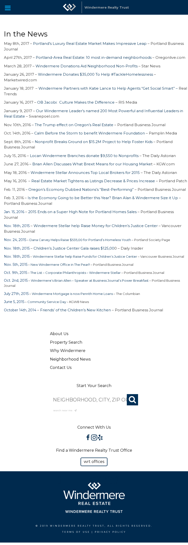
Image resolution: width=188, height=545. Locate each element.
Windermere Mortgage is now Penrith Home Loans (72, 294)
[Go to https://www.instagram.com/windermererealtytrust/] (94, 438)
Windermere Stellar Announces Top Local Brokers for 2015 (85, 172)
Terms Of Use (76, 532)
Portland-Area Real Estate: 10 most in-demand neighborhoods (94, 57)
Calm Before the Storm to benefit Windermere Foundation (89, 133)
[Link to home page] (69, 7)
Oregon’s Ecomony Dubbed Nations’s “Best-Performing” (81, 189)
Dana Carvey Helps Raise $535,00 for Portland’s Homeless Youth (80, 240)
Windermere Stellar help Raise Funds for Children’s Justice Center (85, 256)
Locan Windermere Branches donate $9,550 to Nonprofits (84, 155)
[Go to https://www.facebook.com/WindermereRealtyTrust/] (88, 438)
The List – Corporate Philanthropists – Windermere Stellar (75, 273)
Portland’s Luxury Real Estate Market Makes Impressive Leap (89, 43)
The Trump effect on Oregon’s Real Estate (74, 124)
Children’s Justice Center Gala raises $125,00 (74, 248)
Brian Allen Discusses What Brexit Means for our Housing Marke (91, 164)
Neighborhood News (70, 359)
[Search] (132, 399)
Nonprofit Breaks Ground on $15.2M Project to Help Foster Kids (94, 141)
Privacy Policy (110, 532)
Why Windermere (67, 350)
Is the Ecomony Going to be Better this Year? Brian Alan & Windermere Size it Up (103, 197)
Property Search (66, 342)
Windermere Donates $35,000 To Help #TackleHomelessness (95, 74)
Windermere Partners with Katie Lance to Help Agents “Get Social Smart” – (108, 88)
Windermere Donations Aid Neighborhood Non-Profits (86, 66)
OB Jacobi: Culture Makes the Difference (76, 102)
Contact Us (60, 367)
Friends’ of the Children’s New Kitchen (75, 310)
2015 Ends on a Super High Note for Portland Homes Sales (82, 211)
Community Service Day (46, 302)
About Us (59, 333)
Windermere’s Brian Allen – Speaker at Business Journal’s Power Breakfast (90, 280)
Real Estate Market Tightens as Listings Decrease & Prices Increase (93, 181)
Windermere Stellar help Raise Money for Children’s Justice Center (96, 225)
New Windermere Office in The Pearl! (60, 264)
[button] (94, 462)
